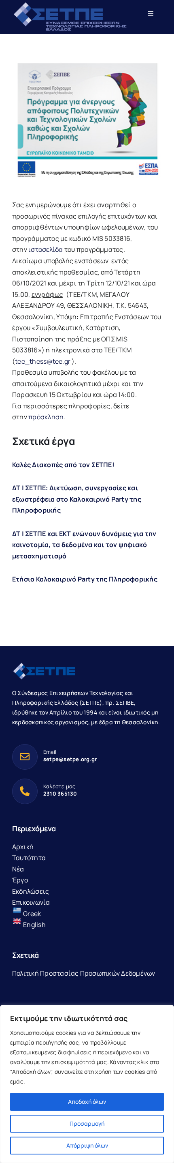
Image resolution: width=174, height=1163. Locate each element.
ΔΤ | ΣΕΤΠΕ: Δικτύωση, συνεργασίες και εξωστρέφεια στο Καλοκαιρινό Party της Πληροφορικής (76, 499)
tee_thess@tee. (42, 361)
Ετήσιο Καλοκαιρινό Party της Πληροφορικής (84, 579)
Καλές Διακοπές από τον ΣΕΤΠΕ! (63, 464)
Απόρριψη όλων (87, 1145)
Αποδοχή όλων (87, 1101)
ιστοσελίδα (45, 249)
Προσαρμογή (87, 1123)
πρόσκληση (46, 416)
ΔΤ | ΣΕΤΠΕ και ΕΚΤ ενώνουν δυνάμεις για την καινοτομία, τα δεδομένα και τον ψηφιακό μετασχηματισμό (84, 544)
